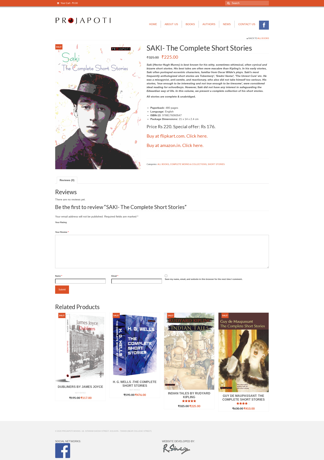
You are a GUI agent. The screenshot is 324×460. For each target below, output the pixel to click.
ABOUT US (171, 24)
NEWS (227, 24)
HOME (153, 24)
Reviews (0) (67, 180)
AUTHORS (208, 24)
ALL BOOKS (263, 38)
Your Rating (61, 222)
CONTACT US (246, 24)
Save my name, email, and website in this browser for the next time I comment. (203, 279)
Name (58, 276)
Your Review (62, 232)
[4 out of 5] (243, 403)
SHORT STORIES (216, 164)
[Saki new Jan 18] (98, 106)
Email (114, 276)
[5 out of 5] (189, 401)
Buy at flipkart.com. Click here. (177, 136)
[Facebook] (264, 25)
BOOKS (190, 24)
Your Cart (69, 3)
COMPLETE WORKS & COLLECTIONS (188, 164)
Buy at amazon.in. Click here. (175, 145)
